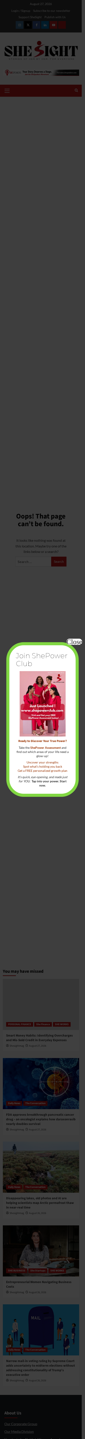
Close (74, 642)
